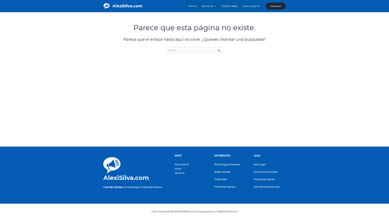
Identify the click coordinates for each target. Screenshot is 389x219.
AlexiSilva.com (127, 5)
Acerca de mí (251, 6)
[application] (214, 6)
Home (192, 6)
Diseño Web (229, 6)
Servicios (207, 6)
